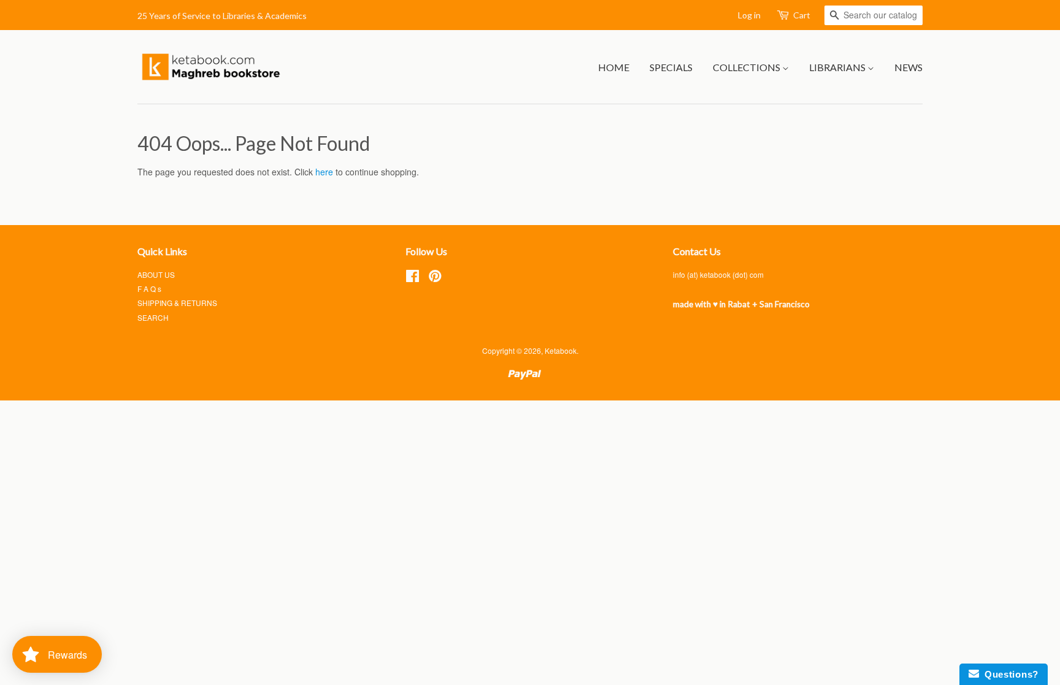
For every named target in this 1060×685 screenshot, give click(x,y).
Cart (801, 15)
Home (613, 67)
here (324, 172)
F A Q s (149, 288)
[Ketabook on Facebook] (412, 278)
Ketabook (561, 350)
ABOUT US (156, 274)
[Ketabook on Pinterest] (435, 278)
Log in (749, 15)
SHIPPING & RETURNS (177, 302)
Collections (747, 67)
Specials (671, 67)
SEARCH (153, 317)
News (908, 67)
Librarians (838, 67)
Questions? (1009, 674)
